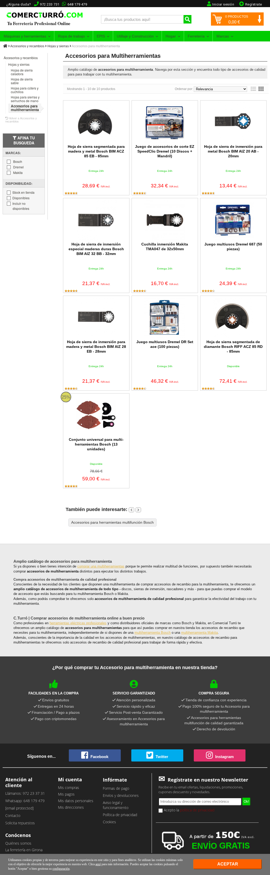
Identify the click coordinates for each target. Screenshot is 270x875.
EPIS (101, 36)
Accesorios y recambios (27, 46)
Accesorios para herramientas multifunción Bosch (112, 522)
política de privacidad (197, 809)
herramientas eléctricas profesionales (78, 623)
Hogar (171, 36)
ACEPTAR (227, 864)
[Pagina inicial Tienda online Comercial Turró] (5, 46)
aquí (98, 864)
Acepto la (188, 809)
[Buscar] (187, 19)
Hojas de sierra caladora (22, 72)
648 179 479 (77, 4)
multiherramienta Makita (199, 633)
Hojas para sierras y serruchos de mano (25, 99)
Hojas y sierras (58, 46)
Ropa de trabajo (71, 36)
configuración (61, 869)
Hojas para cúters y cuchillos (24, 90)
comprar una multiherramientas (100, 566)
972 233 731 (50, 4)
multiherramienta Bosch (152, 633)
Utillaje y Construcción (135, 36)
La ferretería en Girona (23, 849)
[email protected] (19, 808)
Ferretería (196, 36)
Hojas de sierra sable (22, 81)
